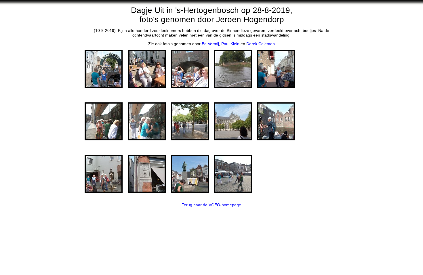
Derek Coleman (260, 43)
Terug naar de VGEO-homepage (211, 205)
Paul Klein (230, 43)
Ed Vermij (210, 43)
